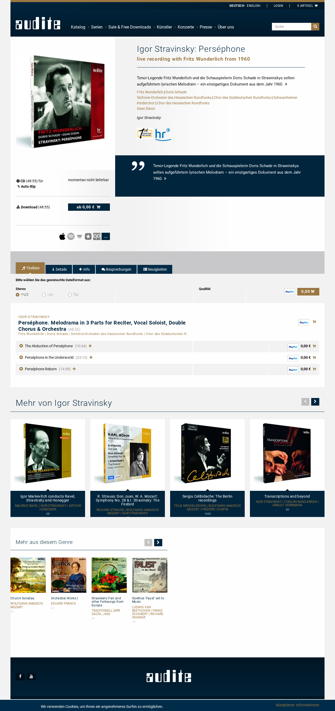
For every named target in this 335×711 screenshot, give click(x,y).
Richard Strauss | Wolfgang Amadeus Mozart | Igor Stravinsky (128, 511)
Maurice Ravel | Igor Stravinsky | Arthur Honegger (48, 507)
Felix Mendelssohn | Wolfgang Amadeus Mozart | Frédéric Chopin (207, 507)
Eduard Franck (63, 603)
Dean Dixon (146, 108)
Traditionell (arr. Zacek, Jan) (106, 612)
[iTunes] (88, 236)
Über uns (226, 27)
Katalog (78, 27)
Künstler (164, 27)
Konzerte (186, 27)
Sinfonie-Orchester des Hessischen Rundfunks (174, 97)
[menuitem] (78, 27)
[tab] (30, 268)
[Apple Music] (62, 236)
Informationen (307, 705)
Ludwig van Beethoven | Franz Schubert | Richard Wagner (147, 612)
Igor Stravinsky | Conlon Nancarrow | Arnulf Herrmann (287, 503)
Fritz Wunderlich (150, 92)
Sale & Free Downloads (129, 27)
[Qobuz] (97, 236)
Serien (97, 27)
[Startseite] (38, 23)
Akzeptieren (285, 705)
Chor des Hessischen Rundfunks (183, 103)
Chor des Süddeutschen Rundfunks (242, 97)
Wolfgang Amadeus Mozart (26, 605)
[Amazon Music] (80, 236)
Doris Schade (176, 92)
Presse (206, 27)
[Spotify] (71, 236)
